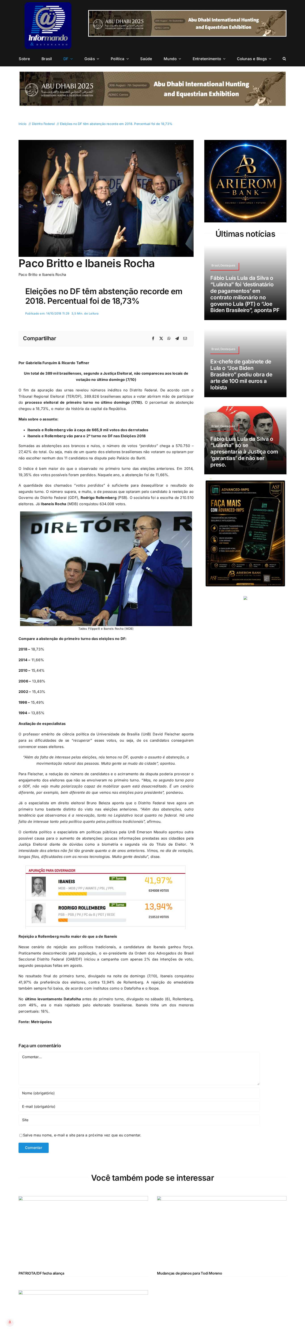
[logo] (48, 4)
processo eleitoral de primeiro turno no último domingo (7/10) (83, 402)
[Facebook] (153, 339)
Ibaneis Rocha (53, 504)
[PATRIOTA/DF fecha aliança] (83, 1199)
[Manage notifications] (9, 1322)
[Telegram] (177, 339)
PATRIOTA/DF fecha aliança (41, 1273)
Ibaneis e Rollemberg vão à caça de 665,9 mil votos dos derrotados (87, 430)
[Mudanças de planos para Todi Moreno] (221, 1199)
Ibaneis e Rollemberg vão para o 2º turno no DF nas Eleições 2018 (86, 436)
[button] (284, 58)
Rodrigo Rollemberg (99, 497)
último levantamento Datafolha (53, 999)
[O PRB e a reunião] (83, 1293)
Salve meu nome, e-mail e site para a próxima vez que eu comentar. (82, 1135)
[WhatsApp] (169, 339)
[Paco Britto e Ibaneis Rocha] (106, 141)
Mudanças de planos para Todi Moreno (189, 1273)
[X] (161, 339)
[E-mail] (185, 339)
